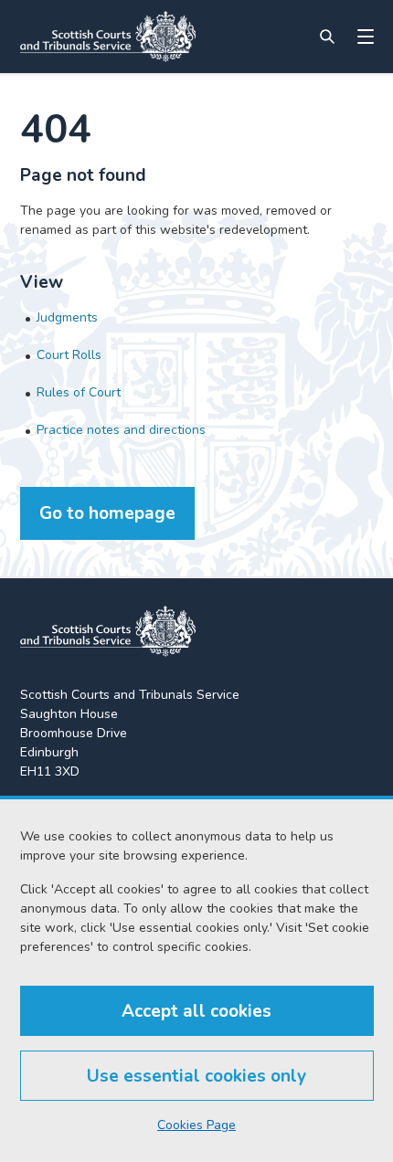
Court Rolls (69, 355)
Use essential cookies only (196, 1076)
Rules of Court (79, 392)
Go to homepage (107, 513)
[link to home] (108, 631)
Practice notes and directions (121, 429)
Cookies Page (196, 1125)
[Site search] (327, 36)
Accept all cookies (196, 1011)
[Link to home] (108, 36)
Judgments (67, 317)
